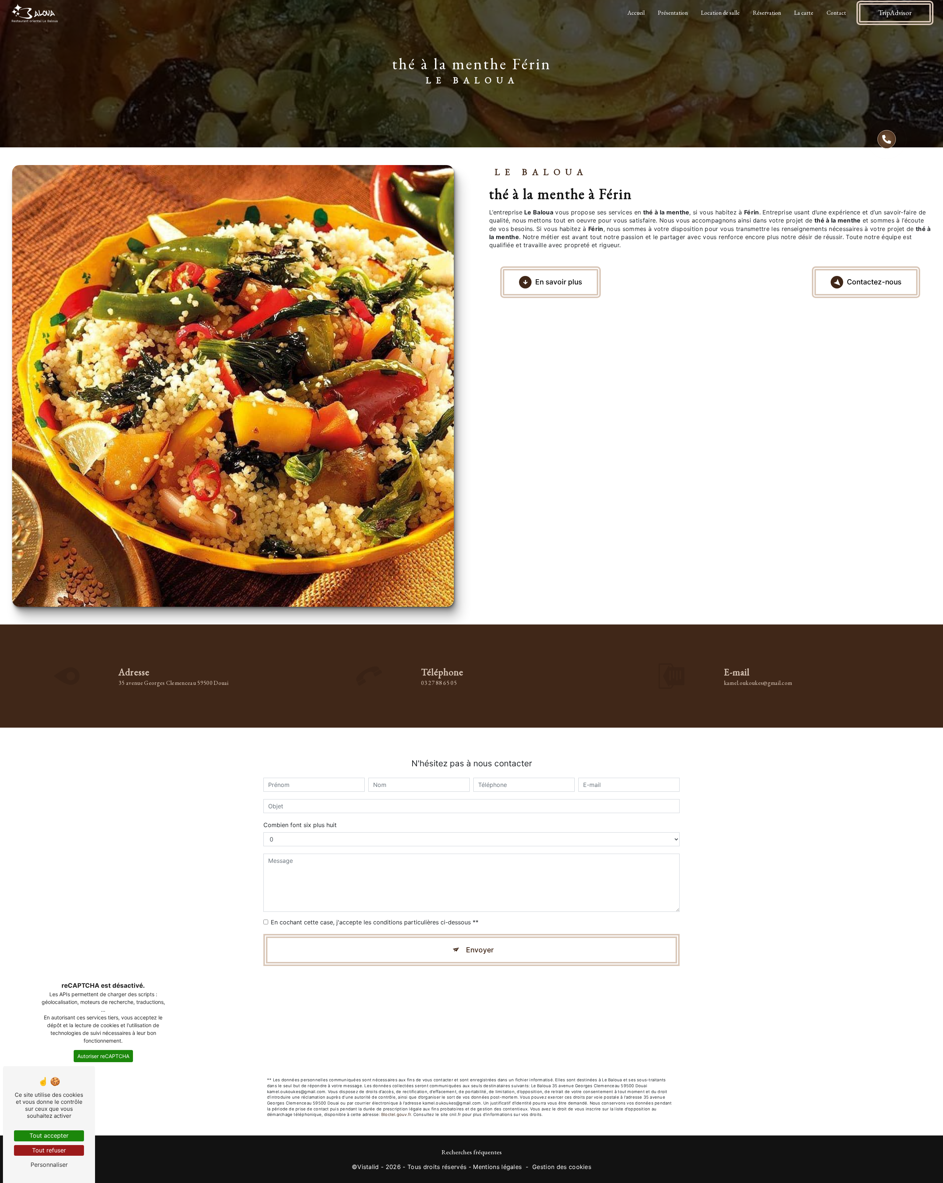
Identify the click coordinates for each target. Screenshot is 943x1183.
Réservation (767, 13)
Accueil (636, 13)
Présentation (673, 13)
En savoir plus (558, 281)
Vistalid (368, 1166)
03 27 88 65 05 (438, 683)
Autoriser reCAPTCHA (103, 1056)
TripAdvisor (895, 12)
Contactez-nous (874, 281)
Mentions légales (497, 1166)
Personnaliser (49, 1164)
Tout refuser (49, 1150)
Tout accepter (49, 1135)
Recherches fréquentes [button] (471, 1152)
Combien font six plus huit (300, 825)
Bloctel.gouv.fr (396, 1114)
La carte (803, 13)
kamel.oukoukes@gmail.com (758, 683)
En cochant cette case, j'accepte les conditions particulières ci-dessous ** (374, 922)
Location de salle (720, 13)
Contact (836, 13)
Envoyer (480, 949)
